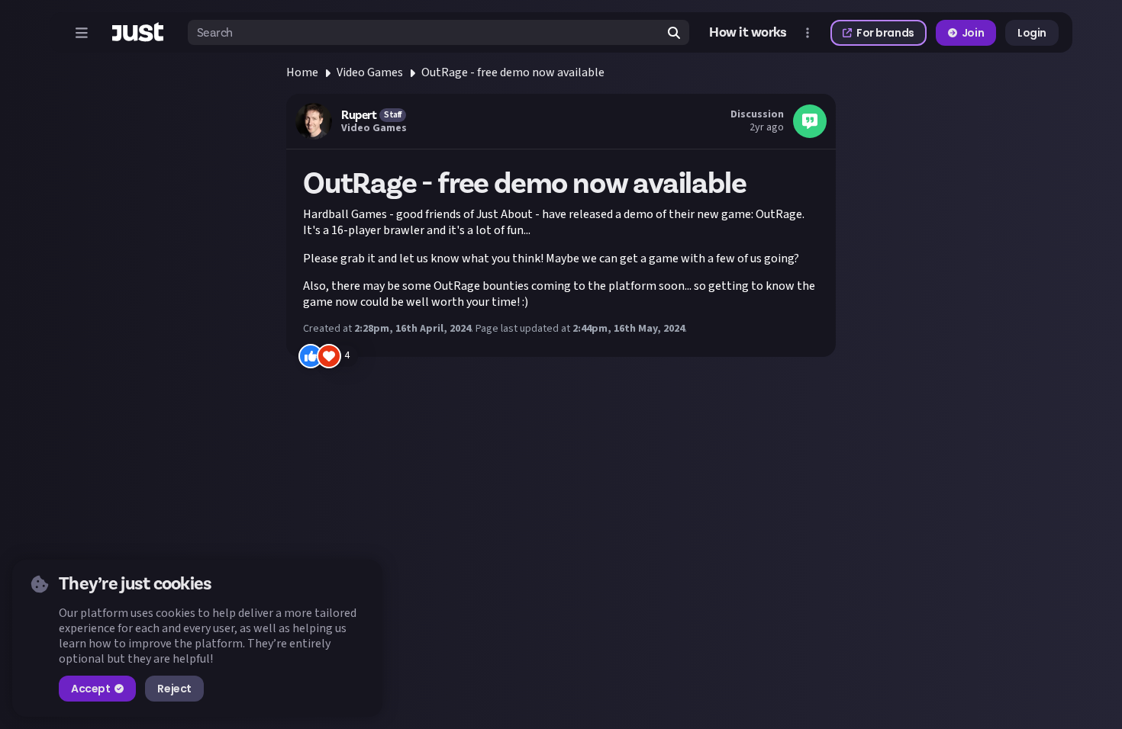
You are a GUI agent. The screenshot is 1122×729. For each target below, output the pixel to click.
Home (302, 72)
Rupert (358, 115)
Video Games (370, 72)
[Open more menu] (807, 33)
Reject (174, 688)
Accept (90, 688)
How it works (748, 32)
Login (1031, 32)
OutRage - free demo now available (513, 72)
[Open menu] (82, 33)
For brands (885, 32)
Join (973, 32)
